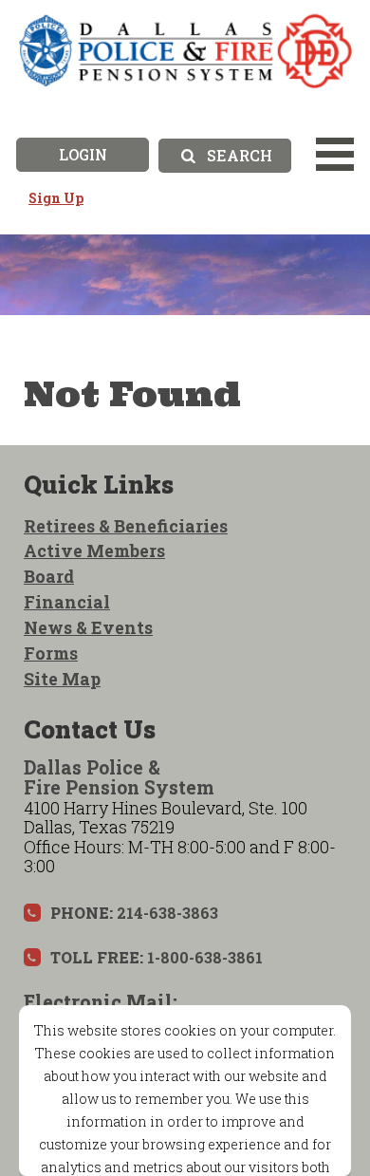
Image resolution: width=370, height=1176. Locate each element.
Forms (51, 653)
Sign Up (55, 198)
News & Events (88, 627)
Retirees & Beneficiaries (126, 525)
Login (83, 154)
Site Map (62, 678)
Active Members (94, 550)
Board (49, 576)
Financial (67, 601)
